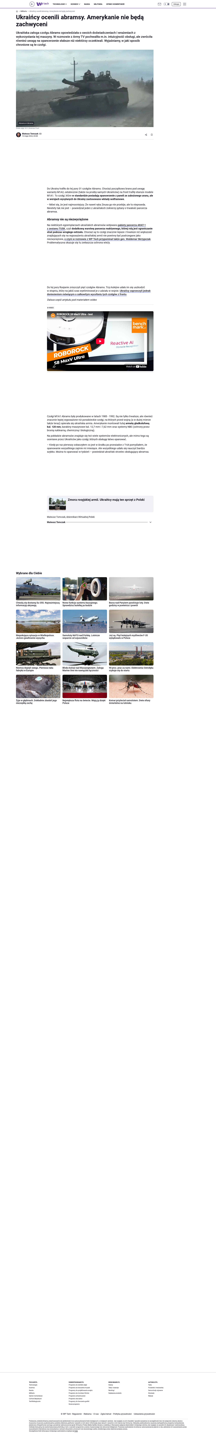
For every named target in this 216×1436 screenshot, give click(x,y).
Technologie (59, 4)
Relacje (150, 1396)
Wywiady (151, 1393)
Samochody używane (155, 1390)
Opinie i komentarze (115, 4)
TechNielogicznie (34, 1401)
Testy (150, 1385)
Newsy (110, 1385)
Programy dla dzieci (75, 1399)
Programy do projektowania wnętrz (80, 1390)
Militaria (98, 4)
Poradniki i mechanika (155, 1388)
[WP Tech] (44, 4)
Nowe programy (74, 1404)
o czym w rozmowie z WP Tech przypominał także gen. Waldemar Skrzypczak (107, 239)
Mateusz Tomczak (30, 134)
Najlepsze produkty (115, 1393)
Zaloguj (176, 4)
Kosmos (74, 4)
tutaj (76, 1431)
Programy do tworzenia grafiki (79, 1401)
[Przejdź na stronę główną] (32, 6)
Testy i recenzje (113, 1388)
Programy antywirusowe (77, 1396)
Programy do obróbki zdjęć (78, 1385)
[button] (167, 4)
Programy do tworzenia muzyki (79, 1388)
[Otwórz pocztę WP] (160, 4)
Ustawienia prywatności (144, 1414)
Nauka (87, 4)
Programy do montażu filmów (79, 1393)
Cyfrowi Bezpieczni (35, 1399)
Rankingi (111, 1390)
